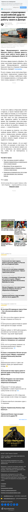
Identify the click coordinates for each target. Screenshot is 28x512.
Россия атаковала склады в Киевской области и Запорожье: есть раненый (13, 338)
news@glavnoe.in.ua (8, 496)
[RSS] (17, 504)
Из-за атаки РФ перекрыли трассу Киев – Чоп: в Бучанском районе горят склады (14, 310)
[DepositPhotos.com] (7, 509)
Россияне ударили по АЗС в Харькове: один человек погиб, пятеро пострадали (13, 395)
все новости (22, 419)
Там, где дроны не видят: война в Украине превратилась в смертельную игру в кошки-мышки (15, 162)
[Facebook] (2, 504)
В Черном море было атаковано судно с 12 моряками (13, 401)
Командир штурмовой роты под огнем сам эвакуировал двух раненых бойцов (15, 174)
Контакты (3, 485)
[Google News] (14, 504)
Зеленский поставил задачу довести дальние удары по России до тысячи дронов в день (13, 371)
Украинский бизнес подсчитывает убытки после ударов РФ (12, 414)
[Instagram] (11, 504)
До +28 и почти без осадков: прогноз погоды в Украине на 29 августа (12, 317)
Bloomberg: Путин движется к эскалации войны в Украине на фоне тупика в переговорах (15, 168)
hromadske (18, 69)
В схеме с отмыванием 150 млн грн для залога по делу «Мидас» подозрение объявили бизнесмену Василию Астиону (13, 354)
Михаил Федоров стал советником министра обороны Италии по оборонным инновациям (12, 380)
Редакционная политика (7, 488)
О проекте (3, 483)
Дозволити (23, 7)
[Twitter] (5, 504)
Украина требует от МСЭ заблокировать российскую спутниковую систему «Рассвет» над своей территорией (14, 331)
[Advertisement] (14, 95)
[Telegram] (8, 504)
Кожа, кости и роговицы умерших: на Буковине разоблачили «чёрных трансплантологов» (13, 345)
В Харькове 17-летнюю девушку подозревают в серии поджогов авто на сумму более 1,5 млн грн (13, 388)
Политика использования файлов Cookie (11, 492)
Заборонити (16, 7)
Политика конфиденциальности (8, 490)
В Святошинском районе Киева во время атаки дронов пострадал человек (14, 324)
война (6, 179)
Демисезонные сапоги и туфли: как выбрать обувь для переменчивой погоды (12, 363)
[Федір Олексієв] (2, 25)
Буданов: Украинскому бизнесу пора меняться (13, 408)
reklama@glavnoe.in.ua (9, 498)
